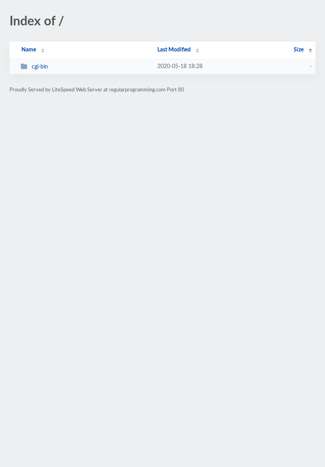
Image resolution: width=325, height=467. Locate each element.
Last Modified (174, 50)
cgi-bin (40, 67)
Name (28, 50)
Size (299, 50)
